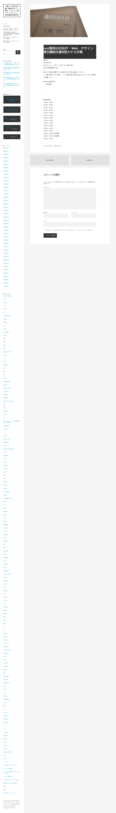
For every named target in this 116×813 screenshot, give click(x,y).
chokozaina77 (6, 351)
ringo (4, 620)
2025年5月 (6, 197)
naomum (5, 580)
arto (4, 325)
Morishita (5, 557)
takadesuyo (6, 676)
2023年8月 (6, 266)
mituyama (5, 534)
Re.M (4, 617)
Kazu (4, 445)
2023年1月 (6, 283)
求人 (4, 789)
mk (4, 544)
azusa (4, 335)
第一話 (8, 136)
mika (4, 518)
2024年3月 (6, 243)
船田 (11, 101)
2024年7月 (6, 230)
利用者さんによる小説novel (10, 783)
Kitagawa (5, 455)
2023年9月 (6, 263)
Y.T (4, 729)
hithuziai (5, 411)
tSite (4, 706)
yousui (5, 742)
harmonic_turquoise (8, 401)
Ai (3, 305)
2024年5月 (6, 237)
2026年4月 (6, 161)
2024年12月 (6, 213)
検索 (4, 49)
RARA (4, 613)
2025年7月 (6, 190)
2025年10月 (6, 180)
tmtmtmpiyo (6, 699)
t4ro (4, 673)
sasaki (5, 633)
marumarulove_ (7, 491)
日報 (4, 786)
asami (4, 328)
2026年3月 (6, 164)
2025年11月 (6, 177)
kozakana (5, 465)
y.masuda (5, 722)
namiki (5, 577)
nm (4, 587)
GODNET (5, 398)
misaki (5, 531)
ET (4, 375)
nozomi (5, 600)
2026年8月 (6, 148)
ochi (4, 603)
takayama (5, 679)
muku (4, 561)
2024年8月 (6, 227)
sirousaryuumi (6, 650)
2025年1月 (6, 210)
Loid (4, 478)
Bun (4, 342)
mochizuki (5, 551)
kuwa (4, 472)
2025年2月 (6, 207)
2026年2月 (6, 167)
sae (4, 630)
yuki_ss (5, 745)
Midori (4, 514)
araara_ (5, 319)
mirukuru (5, 528)
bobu (4, 338)
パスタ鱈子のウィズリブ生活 (10, 779)
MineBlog (5, 524)
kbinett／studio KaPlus (9, 448)
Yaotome (5, 735)
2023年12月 (6, 253)
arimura (5, 322)
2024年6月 (6, 233)
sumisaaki (5, 663)
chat (4, 348)
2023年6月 (6, 273)
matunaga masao (7, 498)
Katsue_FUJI (6, 439)
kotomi (5, 462)
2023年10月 (6, 260)
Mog (4, 554)
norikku (5, 597)
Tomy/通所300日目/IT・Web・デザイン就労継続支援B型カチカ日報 (11, 85)
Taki (4, 686)
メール (74, 212)
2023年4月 (6, 276)
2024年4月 (6, 240)
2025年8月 (6, 187)
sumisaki (5, 666)
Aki (4, 312)
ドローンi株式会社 (7, 776)
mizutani (5, 541)
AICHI (4, 309)
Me (4, 505)
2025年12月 (6, 174)
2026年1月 (6, 171)
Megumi (5, 511)
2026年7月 (6, 151)
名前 (46, 212)
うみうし (5, 762)
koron (4, 458)
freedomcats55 (7, 381)
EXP (4, 378)
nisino (4, 584)
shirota (5, 643)
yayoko (5, 738)
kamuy (5, 435)
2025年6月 (6, 194)
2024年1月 (6, 250)
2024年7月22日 (48, 146)
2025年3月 (6, 204)
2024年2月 (6, 246)
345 (4, 299)
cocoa (4, 355)
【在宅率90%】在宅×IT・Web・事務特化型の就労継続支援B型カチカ (11, 34)
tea (4, 692)
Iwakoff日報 (6, 425)
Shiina (4, 636)
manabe (5, 488)
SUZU (4, 669)
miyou (4, 538)
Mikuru (5, 521)
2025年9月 (6, 184)
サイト (45, 221)
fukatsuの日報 (6, 388)
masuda (13, 110)
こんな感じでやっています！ (10, 765)
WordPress (12, 806)
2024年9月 (6, 223)
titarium (5, 696)
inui (4, 417)
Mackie (5, 485)
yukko (4, 748)
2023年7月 (6, 269)
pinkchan (5, 607)
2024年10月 (6, 220)
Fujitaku (5, 384)
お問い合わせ (7, 26)
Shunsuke (5, 646)
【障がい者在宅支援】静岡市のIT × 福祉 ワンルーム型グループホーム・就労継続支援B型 (12, 11)
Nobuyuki (5, 590)
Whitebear (5, 715)
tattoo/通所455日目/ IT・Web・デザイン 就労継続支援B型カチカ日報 (11, 79)
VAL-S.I (5, 712)
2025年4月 (6, 200)
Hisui (4, 407)
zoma (4, 758)
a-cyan (5, 302)
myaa (4, 567)
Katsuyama (6, 442)
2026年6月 (6, 154)
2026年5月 (6, 157)
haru (4, 404)
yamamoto (6, 732)
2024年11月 (6, 217)
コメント (47, 187)
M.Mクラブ (6, 481)
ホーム (5, 23)
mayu (4, 501)
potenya (5, 610)
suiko (4, 656)
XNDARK (5, 719)
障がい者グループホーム (9, 793)
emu (4, 371)
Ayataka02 (6, 332)
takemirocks (6, 682)
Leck (4, 475)
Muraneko (5, 564)
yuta (4, 755)
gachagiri (5, 394)
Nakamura (5, 570)
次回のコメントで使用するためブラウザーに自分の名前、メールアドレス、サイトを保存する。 (70, 230)
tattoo (4, 689)
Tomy (4, 702)
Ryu (4, 623)
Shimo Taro (6, 640)
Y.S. (4, 725)
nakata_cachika (7, 574)
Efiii (4, 368)
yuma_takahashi (7, 752)
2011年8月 (6, 286)
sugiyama (5, 653)
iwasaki (5, 429)
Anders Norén (12, 807)
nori (4, 594)
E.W (4, 361)
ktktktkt (5, 468)
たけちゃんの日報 (7, 768)
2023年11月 (6, 256)
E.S (4, 358)
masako (5, 495)
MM (4, 547)
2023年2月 (6, 279)
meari (4, 508)
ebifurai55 (5, 365)
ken (4, 452)
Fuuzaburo (6, 391)
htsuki (4, 414)
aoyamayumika (7, 315)
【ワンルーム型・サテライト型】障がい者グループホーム (11, 29)
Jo (4, 432)
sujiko (4, 659)
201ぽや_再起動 (7, 295)
